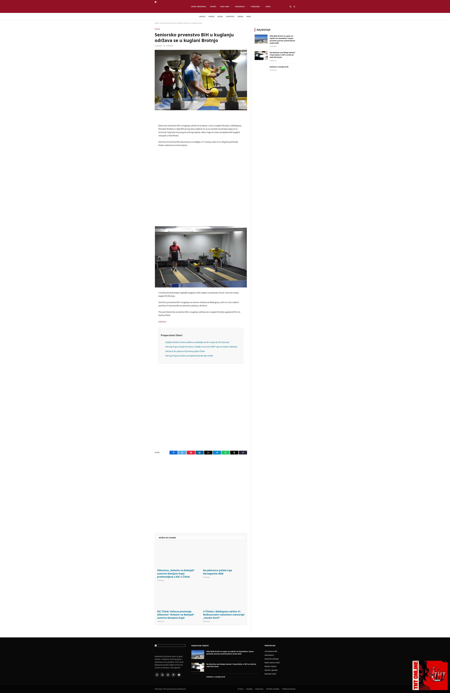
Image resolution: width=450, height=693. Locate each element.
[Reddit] (146, 133)
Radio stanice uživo (272, 662)
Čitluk (157, 29)
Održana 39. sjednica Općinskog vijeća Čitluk (185, 351)
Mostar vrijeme (270, 666)
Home (157, 23)
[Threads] (146, 187)
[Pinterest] (146, 139)
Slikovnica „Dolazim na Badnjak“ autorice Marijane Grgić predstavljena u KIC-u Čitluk (176, 573)
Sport (213, 6)
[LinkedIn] (146, 157)
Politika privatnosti (288, 689)
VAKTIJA (220, 16)
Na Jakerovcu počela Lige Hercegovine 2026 (217, 572)
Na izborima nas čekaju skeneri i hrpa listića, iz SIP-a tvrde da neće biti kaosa (282, 54)
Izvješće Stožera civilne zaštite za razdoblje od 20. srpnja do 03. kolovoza (197, 342)
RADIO (248, 16)
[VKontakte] (146, 169)
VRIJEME (240, 16)
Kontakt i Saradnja (272, 689)
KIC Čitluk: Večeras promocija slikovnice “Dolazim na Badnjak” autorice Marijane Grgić (175, 614)
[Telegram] (146, 175)
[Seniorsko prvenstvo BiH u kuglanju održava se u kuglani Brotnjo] (201, 80)
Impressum (259, 689)
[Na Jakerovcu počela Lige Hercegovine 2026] (224, 555)
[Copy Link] (146, 193)
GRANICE (202, 16)
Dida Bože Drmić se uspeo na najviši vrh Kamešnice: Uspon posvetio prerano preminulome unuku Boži (282, 39)
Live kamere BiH (271, 651)
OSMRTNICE (230, 16)
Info (268, 6)
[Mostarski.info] (171, 6)
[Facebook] (146, 121)
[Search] (290, 6)
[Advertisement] (200, 186)
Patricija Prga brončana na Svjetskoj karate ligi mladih (189, 355)
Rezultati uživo (270, 674)
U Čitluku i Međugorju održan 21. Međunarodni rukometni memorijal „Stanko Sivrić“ (223, 614)
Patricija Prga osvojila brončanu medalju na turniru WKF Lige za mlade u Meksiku (201, 346)
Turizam (255, 6)
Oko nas (224, 6)
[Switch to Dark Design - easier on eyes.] (294, 6)
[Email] (146, 145)
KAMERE (211, 16)
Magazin (239, 6)
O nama (240, 689)
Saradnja (249, 689)
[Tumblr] (146, 163)
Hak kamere (269, 655)
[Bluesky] (146, 151)
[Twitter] (146, 127)
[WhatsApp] (146, 181)
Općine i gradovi (271, 670)
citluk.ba (162, 321)
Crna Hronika (198, 6)
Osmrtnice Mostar (272, 659)
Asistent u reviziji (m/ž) (279, 67)
